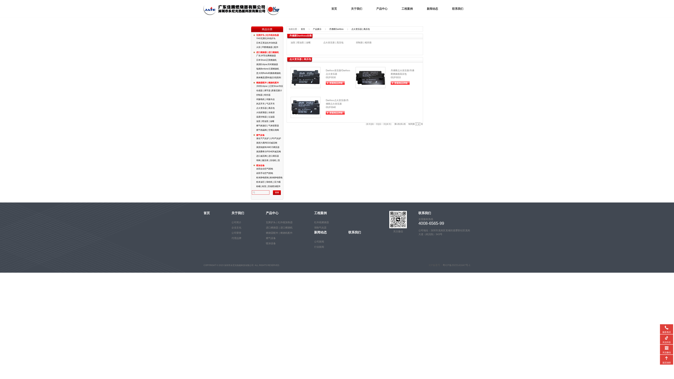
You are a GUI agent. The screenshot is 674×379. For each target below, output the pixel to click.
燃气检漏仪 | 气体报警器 (267, 125)
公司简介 (236, 222)
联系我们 (457, 8)
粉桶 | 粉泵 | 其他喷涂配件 (268, 186)
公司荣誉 (236, 232)
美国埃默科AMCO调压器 (267, 147)
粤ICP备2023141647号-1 (456, 265)
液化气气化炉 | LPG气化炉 (268, 138)
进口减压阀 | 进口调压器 (267, 156)
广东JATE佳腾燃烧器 (266, 55)
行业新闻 (319, 246)
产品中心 (382, 8)
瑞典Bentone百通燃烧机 (267, 69)
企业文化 (236, 227)
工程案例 (407, 8)
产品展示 (317, 29)
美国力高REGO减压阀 (266, 143)
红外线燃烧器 (321, 222)
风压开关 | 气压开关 (265, 103)
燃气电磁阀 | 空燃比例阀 (267, 130)
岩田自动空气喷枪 (264, 169)
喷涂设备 (260, 165)
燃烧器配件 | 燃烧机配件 (267, 82)
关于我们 (356, 8)
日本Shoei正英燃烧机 (266, 60)
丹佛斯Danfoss (336, 29)
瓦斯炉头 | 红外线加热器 (267, 35)
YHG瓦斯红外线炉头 (266, 38)
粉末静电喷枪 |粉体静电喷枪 (269, 177)
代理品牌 (236, 238)
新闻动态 (432, 8)
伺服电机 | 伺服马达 (265, 99)
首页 (334, 8)
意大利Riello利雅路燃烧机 (268, 73)
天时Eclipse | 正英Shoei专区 (269, 86)
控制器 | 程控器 (263, 95)
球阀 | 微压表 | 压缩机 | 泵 (268, 160)
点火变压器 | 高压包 (265, 108)
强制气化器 (320, 227)
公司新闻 (319, 241)
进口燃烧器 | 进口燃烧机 (267, 52)
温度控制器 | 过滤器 (265, 117)
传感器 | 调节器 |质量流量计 (269, 90)
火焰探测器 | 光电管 (265, 112)
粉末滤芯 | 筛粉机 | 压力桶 (268, 182)
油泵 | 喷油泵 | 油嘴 (265, 121)
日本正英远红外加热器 (266, 43)
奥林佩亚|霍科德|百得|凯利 (268, 77)
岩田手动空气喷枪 (264, 173)
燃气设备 (260, 135)
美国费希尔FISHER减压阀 (268, 151)
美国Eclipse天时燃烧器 (267, 64)
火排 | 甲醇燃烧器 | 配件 (267, 47)
